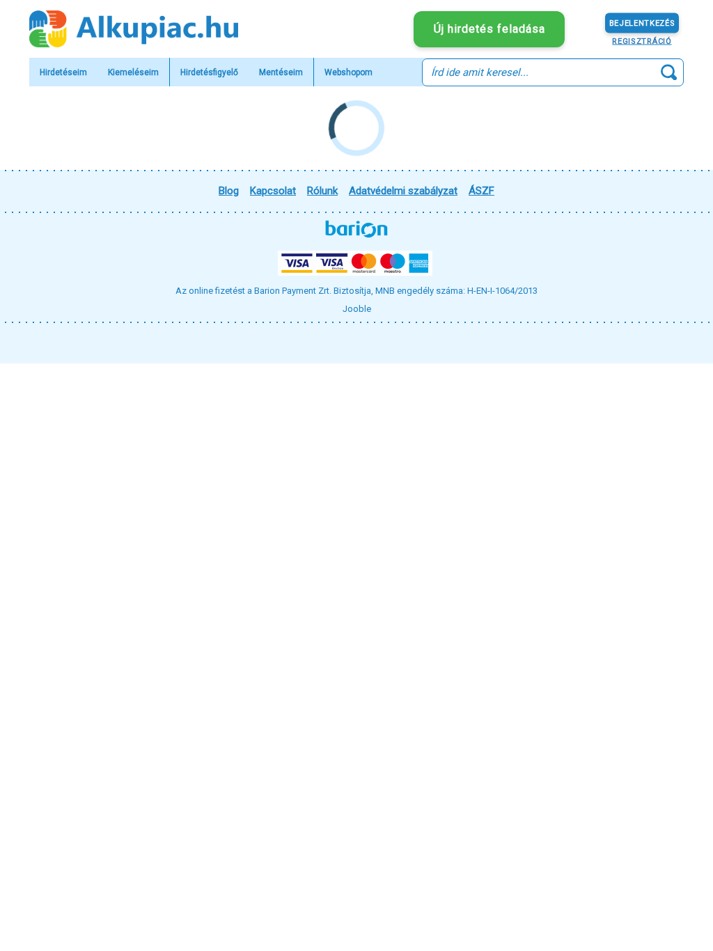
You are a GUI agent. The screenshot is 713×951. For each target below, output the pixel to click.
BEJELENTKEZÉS (642, 22)
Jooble (357, 309)
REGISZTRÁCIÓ (641, 40)
